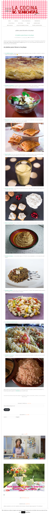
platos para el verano (24, 395)
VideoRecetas (37, 20)
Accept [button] (23, 512)
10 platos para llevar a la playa (24, 35)
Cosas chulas (11, 23)
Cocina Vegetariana (26, 20)
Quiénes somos (37, 23)
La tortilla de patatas (9, 53)
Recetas (16, 20)
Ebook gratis (10, 25)
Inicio (9, 20)
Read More (27, 512)
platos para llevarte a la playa (36, 395)
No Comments (31, 37)
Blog (15, 395)
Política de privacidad (37, 25)
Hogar (28, 23)
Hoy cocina (20, 23)
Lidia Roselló (18, 37)
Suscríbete (7, 409)
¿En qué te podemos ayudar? (22, 25)
